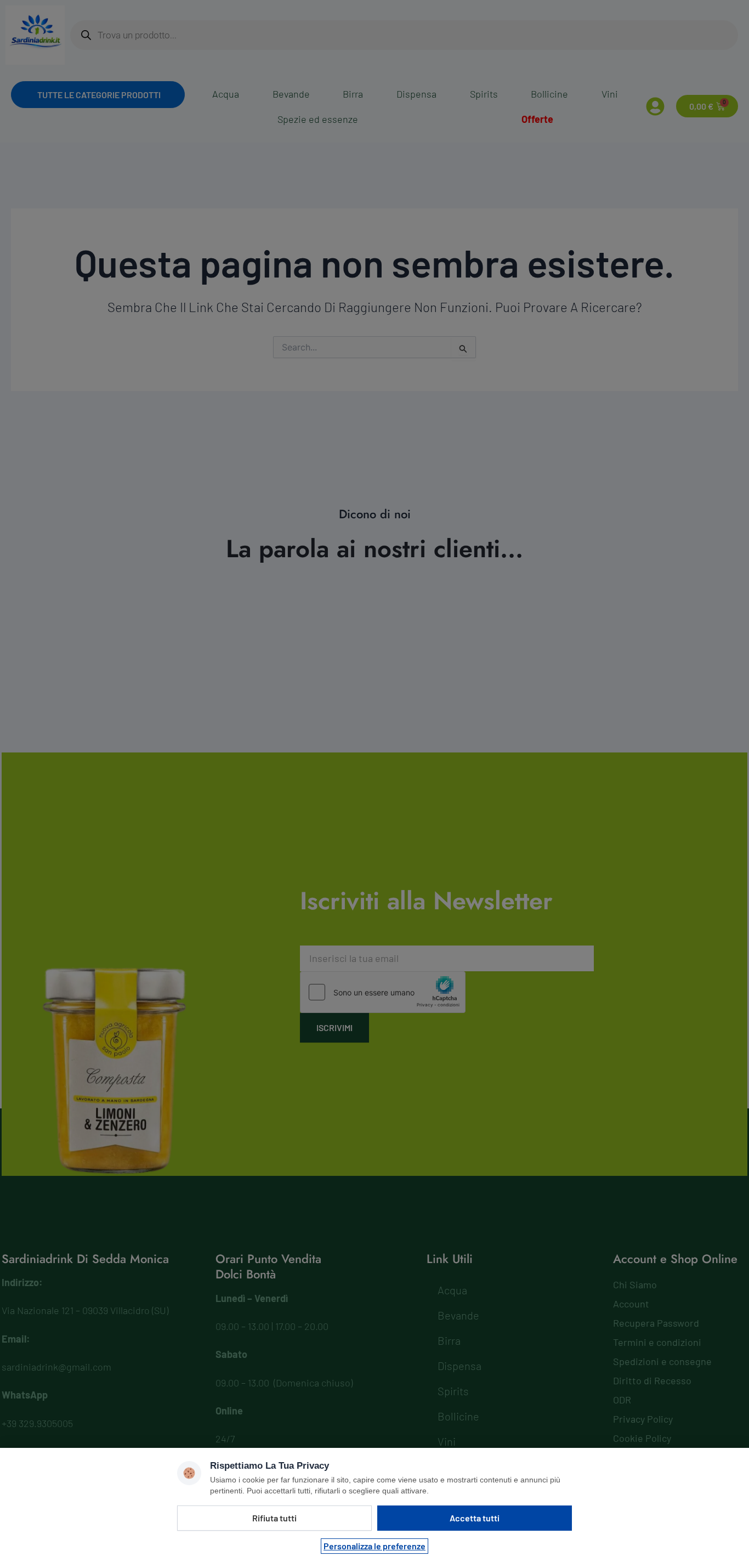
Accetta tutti (475, 1518)
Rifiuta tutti (274, 1518)
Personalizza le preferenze (374, 1546)
